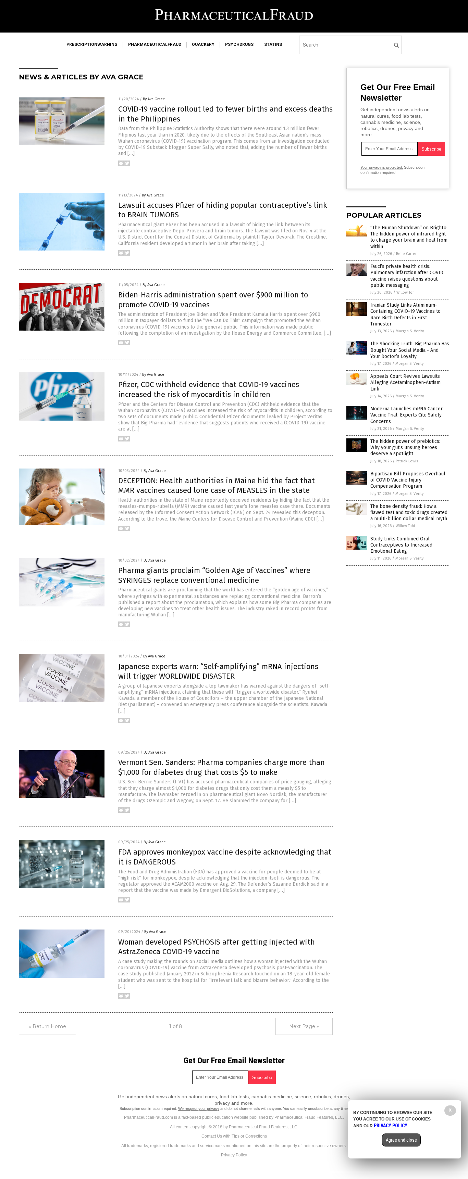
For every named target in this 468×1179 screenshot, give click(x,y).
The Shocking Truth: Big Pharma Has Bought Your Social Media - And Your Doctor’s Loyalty (409, 350)
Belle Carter (406, 254)
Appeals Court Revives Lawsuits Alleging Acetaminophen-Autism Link (405, 382)
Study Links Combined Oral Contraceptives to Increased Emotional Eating (401, 545)
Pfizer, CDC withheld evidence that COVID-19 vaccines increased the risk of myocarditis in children (208, 389)
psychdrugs (239, 44)
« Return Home (47, 1026)
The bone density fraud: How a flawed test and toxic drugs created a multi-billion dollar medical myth (408, 512)
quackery (203, 44)
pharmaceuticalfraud (154, 44)
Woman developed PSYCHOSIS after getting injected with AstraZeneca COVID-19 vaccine (216, 947)
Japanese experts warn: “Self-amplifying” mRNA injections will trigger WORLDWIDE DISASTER (218, 671)
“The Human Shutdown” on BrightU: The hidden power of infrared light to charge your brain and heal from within (408, 237)
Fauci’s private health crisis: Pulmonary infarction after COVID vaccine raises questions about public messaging (406, 276)
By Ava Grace (154, 99)
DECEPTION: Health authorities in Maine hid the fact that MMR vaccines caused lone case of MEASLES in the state (216, 485)
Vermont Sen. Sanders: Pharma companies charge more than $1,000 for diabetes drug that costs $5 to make (221, 767)
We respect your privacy (198, 1108)
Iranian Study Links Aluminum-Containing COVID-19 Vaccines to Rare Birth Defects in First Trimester (405, 314)
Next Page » (304, 1026)
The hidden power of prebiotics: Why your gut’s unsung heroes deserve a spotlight (405, 447)
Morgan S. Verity (410, 331)
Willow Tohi (406, 292)
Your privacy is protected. (381, 167)
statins (273, 44)
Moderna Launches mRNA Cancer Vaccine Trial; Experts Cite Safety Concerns (406, 415)
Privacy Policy (234, 1155)
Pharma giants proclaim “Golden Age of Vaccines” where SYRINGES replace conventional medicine (214, 575)
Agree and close (401, 1140)
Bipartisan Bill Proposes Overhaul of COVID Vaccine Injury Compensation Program (407, 480)
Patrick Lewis (407, 461)
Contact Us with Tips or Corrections (234, 1136)
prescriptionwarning (92, 44)
